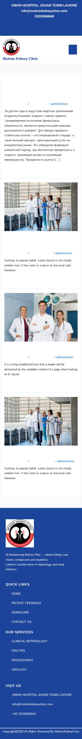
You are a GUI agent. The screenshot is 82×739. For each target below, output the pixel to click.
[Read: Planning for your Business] (41, 317)
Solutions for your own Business (40, 453)
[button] (73, 49)
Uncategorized (39, 104)
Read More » (12, 168)
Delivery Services (41, 253)
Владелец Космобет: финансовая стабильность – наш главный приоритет (37, 89)
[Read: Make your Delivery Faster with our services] (41, 206)
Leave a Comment (16, 104)
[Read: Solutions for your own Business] (41, 421)
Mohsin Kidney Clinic (20, 59)
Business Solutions (42, 461)
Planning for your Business (34, 349)
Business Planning (42, 357)
